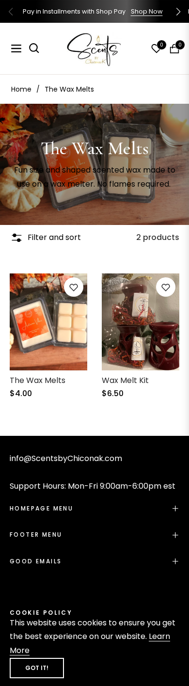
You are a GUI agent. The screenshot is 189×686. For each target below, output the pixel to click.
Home (21, 89)
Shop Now (147, 11)
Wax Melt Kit (125, 380)
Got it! (36, 668)
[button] (178, 11)
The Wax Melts (37, 380)
